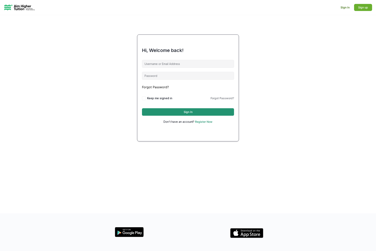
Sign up (363, 7)
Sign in (345, 7)
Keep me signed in (159, 98)
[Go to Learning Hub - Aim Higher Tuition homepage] (19, 7)
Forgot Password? (155, 87)
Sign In (188, 112)
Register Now (203, 121)
